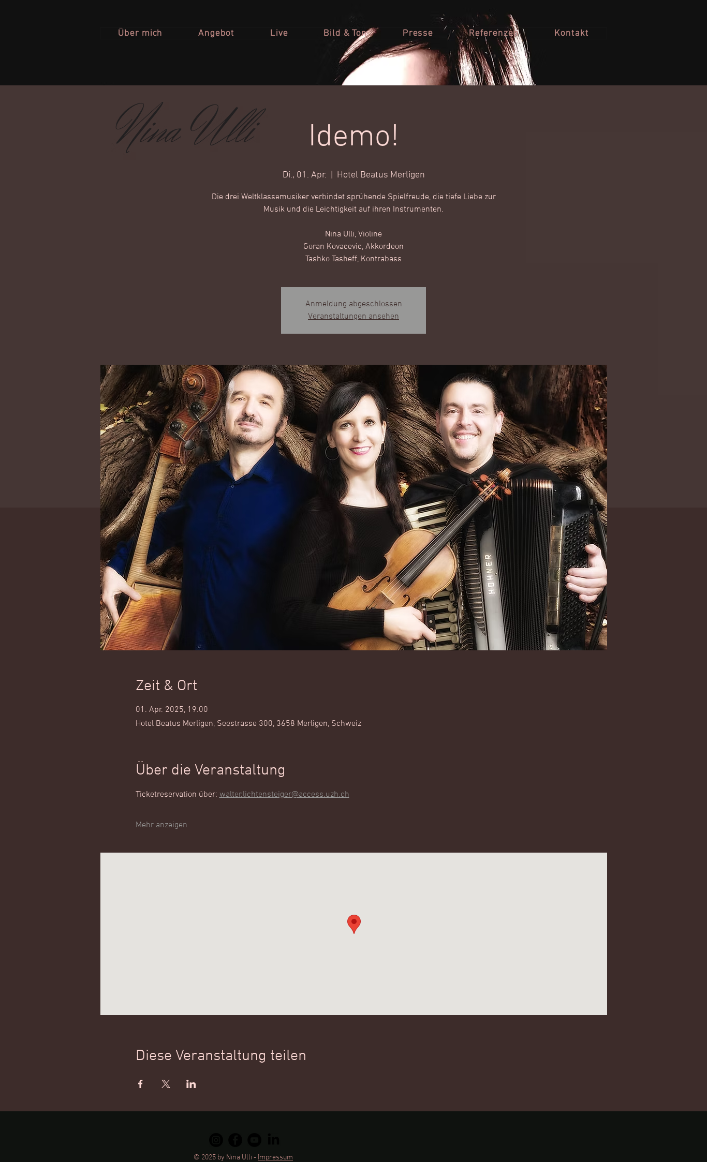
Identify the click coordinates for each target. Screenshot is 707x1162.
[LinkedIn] (274, 1140)
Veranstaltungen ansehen (353, 316)
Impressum (275, 1157)
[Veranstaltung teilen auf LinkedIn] (191, 1084)
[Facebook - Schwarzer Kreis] (235, 1140)
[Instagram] (216, 1140)
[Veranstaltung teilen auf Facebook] (140, 1084)
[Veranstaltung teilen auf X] (166, 1084)
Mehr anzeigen (161, 825)
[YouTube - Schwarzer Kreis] (254, 1140)
